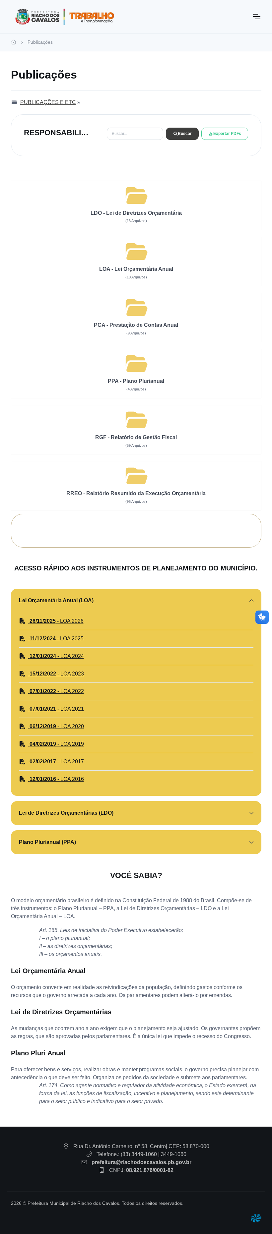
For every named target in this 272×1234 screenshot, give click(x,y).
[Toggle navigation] (256, 17)
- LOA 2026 (57, 621)
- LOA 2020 (57, 726)
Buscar (185, 133)
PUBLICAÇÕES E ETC (48, 102)
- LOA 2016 (57, 779)
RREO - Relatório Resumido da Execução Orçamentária (136, 493)
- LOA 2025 (57, 638)
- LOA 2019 (57, 744)
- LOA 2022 (57, 691)
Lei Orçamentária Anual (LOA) (56, 600)
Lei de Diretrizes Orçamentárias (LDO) (66, 813)
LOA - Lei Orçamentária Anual (136, 269)
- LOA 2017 (57, 761)
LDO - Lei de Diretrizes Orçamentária (136, 213)
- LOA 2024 (57, 656)
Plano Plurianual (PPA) (47, 842)
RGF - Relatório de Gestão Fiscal (136, 437)
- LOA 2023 (57, 673)
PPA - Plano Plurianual (136, 381)
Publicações (40, 42)
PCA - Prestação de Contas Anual (136, 325)
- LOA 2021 (57, 709)
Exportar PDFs (227, 133)
